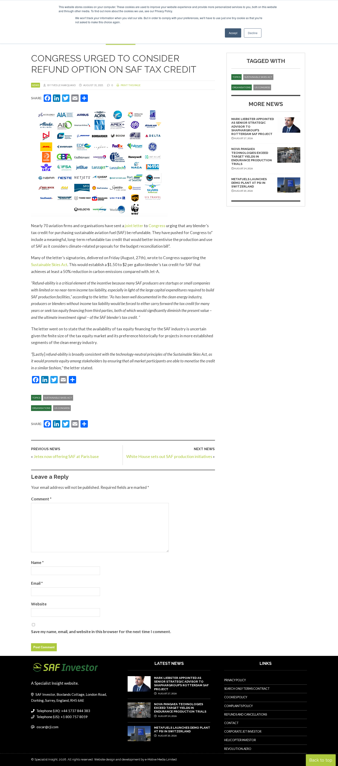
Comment (41, 498)
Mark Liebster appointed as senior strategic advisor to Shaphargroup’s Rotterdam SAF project (181, 683)
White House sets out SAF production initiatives (169, 456)
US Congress (62, 408)
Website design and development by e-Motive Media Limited (135, 759)
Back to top (320, 760)
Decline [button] (253, 33)
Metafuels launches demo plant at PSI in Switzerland (249, 182)
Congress (157, 225)
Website (39, 604)
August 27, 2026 (167, 693)
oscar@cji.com (47, 727)
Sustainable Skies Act (49, 264)
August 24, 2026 (167, 716)
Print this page (130, 85)
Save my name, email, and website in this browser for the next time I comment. (101, 631)
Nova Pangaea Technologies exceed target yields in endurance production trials (251, 156)
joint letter (134, 225)
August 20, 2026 (167, 735)
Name (37, 562)
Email (37, 583)
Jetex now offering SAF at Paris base (66, 456)
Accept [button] (233, 33)
